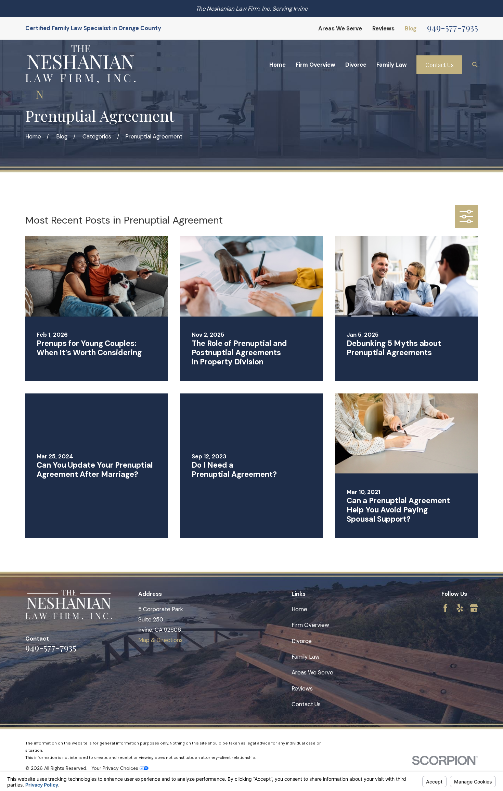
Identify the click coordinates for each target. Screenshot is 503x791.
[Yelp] (460, 608)
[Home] (80, 64)
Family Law (306, 656)
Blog (410, 28)
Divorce (302, 641)
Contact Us (439, 64)
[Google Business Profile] (474, 608)
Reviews (383, 28)
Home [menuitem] (277, 64)
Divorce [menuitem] (355, 64)
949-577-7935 (452, 27)
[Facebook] (445, 608)
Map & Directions (160, 640)
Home (299, 609)
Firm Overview (310, 625)
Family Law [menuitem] (391, 64)
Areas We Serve (340, 28)
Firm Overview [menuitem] (315, 64)
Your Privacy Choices (115, 768)
